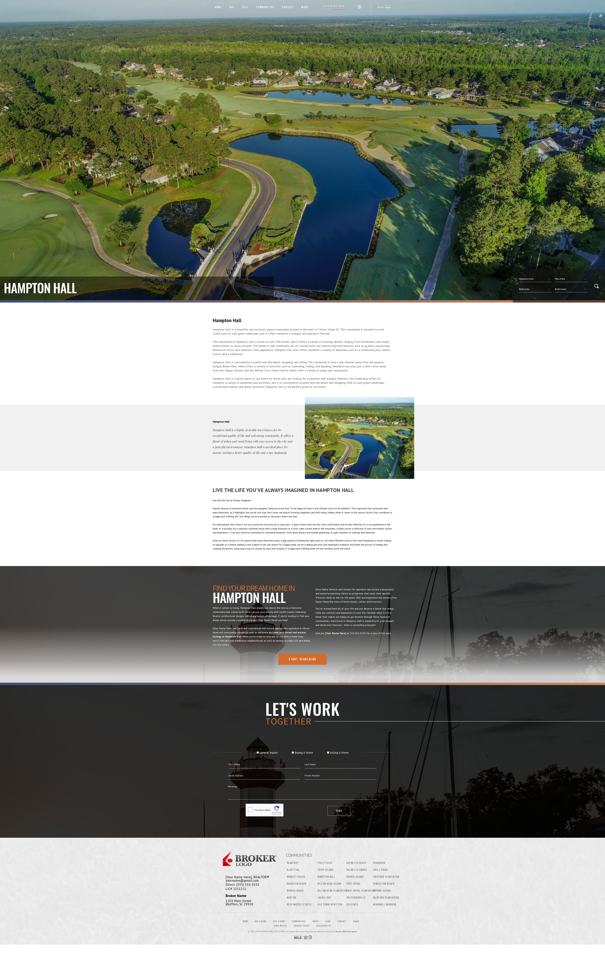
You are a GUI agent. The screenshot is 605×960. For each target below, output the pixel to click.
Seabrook (379, 863)
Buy (232, 7)
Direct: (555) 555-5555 (242, 884)
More (304, 7)
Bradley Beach (296, 876)
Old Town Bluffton (330, 904)
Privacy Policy (302, 926)
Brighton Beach (297, 883)
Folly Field (325, 863)
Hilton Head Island (330, 883)
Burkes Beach (295, 890)
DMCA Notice (280, 926)
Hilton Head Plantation (332, 890)
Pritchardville (356, 897)
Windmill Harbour (384, 904)
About (316, 921)
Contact (288, 7)
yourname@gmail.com (242, 880)
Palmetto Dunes (356, 869)
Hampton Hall (326, 876)
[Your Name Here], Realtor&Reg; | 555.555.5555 (334, 7)
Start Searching (302, 659)
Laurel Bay (324, 897)
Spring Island (382, 890)
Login (356, 921)
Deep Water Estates (299, 904)
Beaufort (293, 863)
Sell (245, 7)
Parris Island (355, 876)
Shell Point (380, 869)
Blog (328, 921)
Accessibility (324, 926)
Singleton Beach (383, 883)
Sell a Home (279, 921)
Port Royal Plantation (361, 890)
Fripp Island (325, 869)
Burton (291, 897)
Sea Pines (352, 904)
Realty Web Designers (346, 931)
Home (218, 7)
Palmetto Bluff (356, 863)
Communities (265, 7)
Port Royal (353, 883)
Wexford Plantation (386, 897)
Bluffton (293, 869)
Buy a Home (260, 921)
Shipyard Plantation (386, 876)
